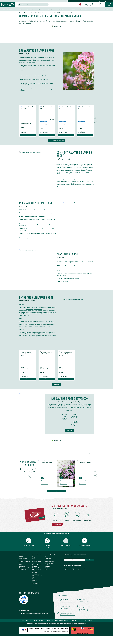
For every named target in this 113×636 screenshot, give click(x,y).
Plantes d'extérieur (36, 453)
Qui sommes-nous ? (23, 558)
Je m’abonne (89, 560)
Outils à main (76, 453)
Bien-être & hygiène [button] (106, 9)
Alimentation (47, 566)
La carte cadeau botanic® (37, 574)
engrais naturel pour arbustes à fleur (34, 309)
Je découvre (69, 430)
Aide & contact (71, 1)
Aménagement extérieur (49, 561)
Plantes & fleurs (48, 557)
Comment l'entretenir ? (67, 39)
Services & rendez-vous (92, 1)
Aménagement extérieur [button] (61, 9)
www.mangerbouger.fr (51, 623)
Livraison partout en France (65, 545)
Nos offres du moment (36, 571)
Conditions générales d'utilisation (39, 620)
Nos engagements (22, 560)
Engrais (68, 453)
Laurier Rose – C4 (81, 124)
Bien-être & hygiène (49, 567)
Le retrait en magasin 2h (36, 569)
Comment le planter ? (54, 39)
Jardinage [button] (50, 9)
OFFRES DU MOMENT (7, 9)
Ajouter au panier (28, 134)
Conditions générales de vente (26, 620)
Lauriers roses (25, 453)
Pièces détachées (74, 620)
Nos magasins (34, 560)
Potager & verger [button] (40, 9)
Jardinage (47, 560)
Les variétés (43, 39)
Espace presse (22, 566)
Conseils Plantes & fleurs (32, 12)
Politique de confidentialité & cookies (62, 620)
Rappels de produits (36, 578)
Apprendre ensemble (108, 1)
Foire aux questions (36, 582)
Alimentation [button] (94, 9)
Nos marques (34, 572)
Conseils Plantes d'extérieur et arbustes (45, 12)
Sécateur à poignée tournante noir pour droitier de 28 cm (66, 369)
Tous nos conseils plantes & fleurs (56, 491)
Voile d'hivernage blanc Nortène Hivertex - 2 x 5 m (26, 369)
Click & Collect (47, 545)
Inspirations (77, 1)
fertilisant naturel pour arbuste (37, 233)
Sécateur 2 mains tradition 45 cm (46, 368)
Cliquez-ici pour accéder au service (66, 614)
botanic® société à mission (24, 561)
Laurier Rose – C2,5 (43, 124)
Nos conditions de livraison (37, 567)
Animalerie (47, 564)
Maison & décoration (49, 563)
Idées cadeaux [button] (19, 9)
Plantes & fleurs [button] (29, 9)
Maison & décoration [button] (84, 9)
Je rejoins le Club (57, 524)
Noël (46, 569)
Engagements (100, 1)
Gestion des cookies (88, 620)
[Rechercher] (46, 4)
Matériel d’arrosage (86, 453)
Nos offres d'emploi (23, 569)
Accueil (20, 12)
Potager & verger (48, 558)
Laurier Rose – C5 (62, 124)
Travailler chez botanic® (24, 567)
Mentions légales (50, 620)
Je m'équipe (56, 384)
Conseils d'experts (83, 1)
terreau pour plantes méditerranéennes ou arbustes (76, 273)
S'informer (25, 12)
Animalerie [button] (73, 9)
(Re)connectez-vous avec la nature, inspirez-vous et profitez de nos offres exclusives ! (75, 555)
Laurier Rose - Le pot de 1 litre (26, 123)
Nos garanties (34, 566)
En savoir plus (43, 483)
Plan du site (81, 620)
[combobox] (32, 4)
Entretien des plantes (48, 453)
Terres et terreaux (59, 453)
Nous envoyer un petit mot (84, 601)
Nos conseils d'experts (36, 564)
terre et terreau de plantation (45, 228)
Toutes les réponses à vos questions (64, 601)
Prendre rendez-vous (64, 608)
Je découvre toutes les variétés (56, 140)
